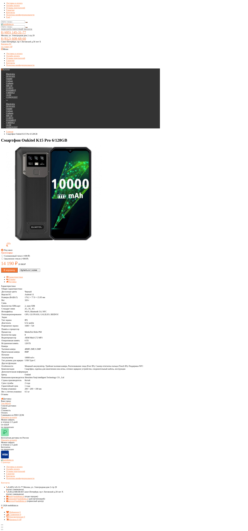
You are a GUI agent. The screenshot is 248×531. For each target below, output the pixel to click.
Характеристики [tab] (15, 277)
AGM (8, 95)
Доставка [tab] (12, 282)
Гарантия (10, 10)
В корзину (9, 270)
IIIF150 (9, 85)
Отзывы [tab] (11, 279)
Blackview (10, 74)
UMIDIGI (10, 92)
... (7, 99)
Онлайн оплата (13, 5)
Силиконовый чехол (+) (17, 256)
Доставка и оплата (14, 3)
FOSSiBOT (11, 90)
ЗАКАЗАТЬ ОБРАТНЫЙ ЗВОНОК (16, 29)
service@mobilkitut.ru (17, 501)
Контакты (10, 12)
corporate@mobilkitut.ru (18, 499)
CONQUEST (12, 97)
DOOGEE (10, 76)
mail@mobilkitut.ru (16, 496)
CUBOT (9, 88)
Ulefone (9, 81)
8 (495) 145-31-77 (13, 32)
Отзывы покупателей (15, 8)
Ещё (8, 17)
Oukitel (9, 79)
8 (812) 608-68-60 (13, 38)
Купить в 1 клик (29, 270)
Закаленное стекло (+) (16, 259)
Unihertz (9, 83)
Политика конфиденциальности (20, 15)
